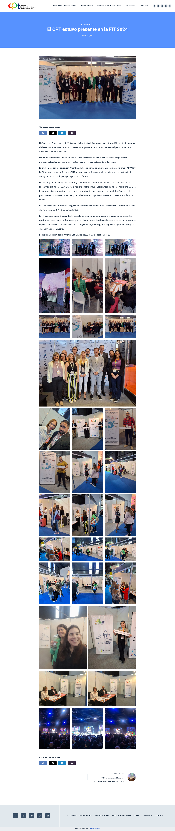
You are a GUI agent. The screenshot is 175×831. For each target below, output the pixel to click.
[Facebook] (154, 6)
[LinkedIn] (170, 6)
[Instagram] (162, 6)
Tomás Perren (94, 829)
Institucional (70, 6)
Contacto (144, 6)
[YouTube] (166, 6)
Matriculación (87, 6)
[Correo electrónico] (72, 133)
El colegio (57, 6)
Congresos (130, 6)
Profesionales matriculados (109, 6)
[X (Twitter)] (158, 6)
